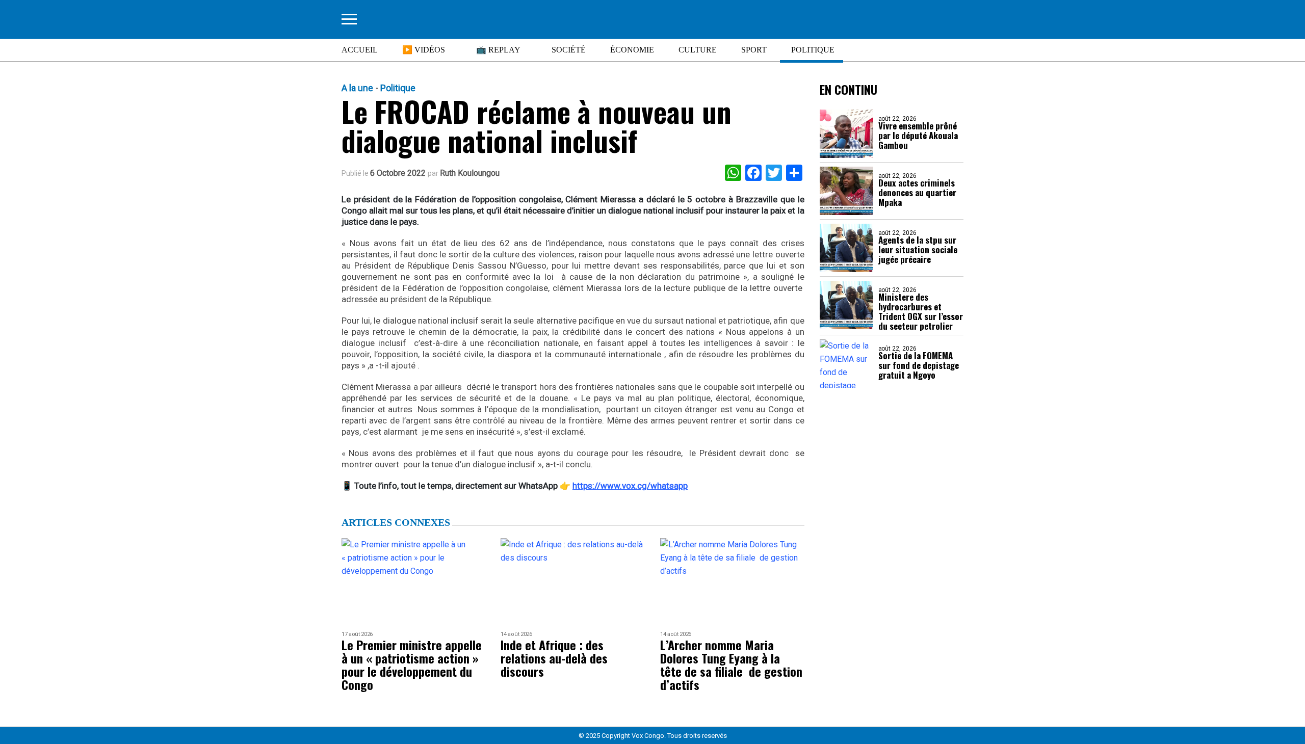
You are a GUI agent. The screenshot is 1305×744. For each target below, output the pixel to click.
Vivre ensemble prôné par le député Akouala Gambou (918, 135)
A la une (357, 88)
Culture (697, 49)
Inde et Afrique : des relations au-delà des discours (554, 658)
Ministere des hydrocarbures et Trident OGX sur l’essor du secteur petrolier (920, 311)
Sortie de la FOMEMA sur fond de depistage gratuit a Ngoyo (918, 365)
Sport (754, 49)
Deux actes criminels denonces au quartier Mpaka (917, 192)
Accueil (360, 49)
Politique (812, 49)
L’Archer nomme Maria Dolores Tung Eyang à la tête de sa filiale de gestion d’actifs (731, 664)
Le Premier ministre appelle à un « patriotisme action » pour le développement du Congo (412, 664)
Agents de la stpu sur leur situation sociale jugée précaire (917, 249)
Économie (632, 49)
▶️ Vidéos (423, 49)
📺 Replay (498, 49)
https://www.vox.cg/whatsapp (630, 486)
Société (569, 49)
